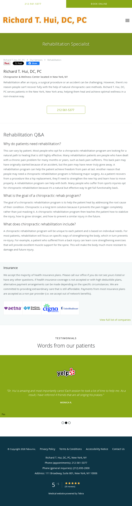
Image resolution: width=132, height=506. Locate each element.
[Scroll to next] (129, 374)
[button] (66, 110)
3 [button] (69, 423)
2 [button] (66, 423)
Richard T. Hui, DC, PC (14, 59)
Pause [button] (3, 414)
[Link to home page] (61, 20)
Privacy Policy (47, 449)
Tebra (81, 493)
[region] (66, 386)
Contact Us (118, 449)
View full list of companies (115, 319)
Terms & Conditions (70, 449)
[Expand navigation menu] (127, 20)
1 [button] (63, 423)
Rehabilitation (54, 59)
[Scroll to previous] (2, 374)
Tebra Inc (30, 449)
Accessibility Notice (97, 449)
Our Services (36, 59)
